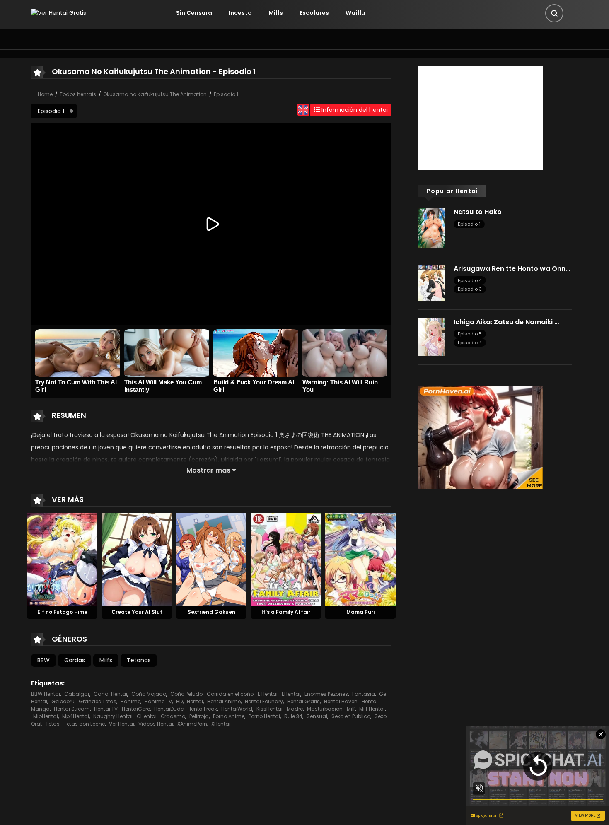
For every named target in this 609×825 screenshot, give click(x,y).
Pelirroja (199, 716)
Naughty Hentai (113, 716)
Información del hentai (354, 110)
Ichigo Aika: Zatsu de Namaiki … (506, 322)
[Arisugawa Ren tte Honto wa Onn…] (431, 282)
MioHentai (45, 716)
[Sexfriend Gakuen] (211, 559)
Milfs (275, 13)
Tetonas (139, 660)
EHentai (291, 693)
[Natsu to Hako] (431, 227)
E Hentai (268, 693)
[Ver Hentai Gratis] (58, 13)
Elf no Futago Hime (62, 611)
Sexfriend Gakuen (211, 611)
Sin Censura (194, 13)
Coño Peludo (186, 693)
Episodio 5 (470, 333)
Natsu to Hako (478, 212)
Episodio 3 (470, 289)
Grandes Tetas (97, 701)
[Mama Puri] (360, 559)
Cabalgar (76, 693)
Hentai (195, 701)
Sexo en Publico (350, 716)
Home (45, 94)
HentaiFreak (202, 708)
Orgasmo (173, 716)
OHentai (147, 716)
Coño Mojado (148, 693)
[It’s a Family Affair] (286, 559)
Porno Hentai (264, 716)
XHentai (220, 723)
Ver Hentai (121, 723)
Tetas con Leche (84, 723)
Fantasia (363, 693)
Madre (295, 708)
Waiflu (355, 13)
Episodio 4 (470, 280)
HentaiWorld (236, 708)
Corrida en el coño (230, 693)
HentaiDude (169, 708)
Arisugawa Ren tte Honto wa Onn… (512, 268)
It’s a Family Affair (285, 611)
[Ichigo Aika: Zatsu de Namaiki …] (431, 337)
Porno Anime (228, 716)
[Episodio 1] (54, 111)
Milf (351, 708)
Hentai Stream (72, 708)
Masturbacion (325, 708)
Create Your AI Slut (136, 611)
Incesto (240, 13)
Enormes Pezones (326, 693)
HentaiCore (136, 708)
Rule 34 (293, 716)
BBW (43, 660)
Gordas (74, 660)
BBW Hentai (45, 693)
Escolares (314, 13)
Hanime (130, 701)
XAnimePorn (192, 723)
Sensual (317, 716)
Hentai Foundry (264, 701)
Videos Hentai (155, 723)
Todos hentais (78, 94)
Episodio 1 (226, 94)
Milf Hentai (372, 708)
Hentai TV (106, 708)
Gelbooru (63, 701)
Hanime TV (158, 701)
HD (179, 701)
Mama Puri (360, 611)
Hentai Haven (341, 701)
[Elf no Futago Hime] (62, 559)
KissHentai (269, 708)
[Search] (554, 13)
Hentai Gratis (303, 701)
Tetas (53, 723)
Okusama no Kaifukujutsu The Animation (155, 94)
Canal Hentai (110, 693)
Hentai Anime (224, 701)
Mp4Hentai (75, 716)
